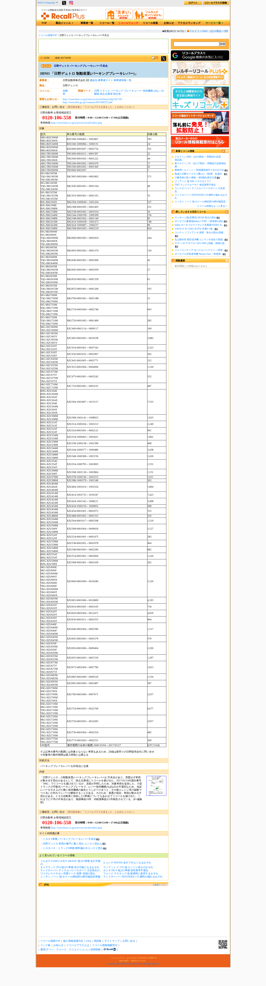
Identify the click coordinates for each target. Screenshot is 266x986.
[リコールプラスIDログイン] (193, 4)
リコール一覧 (107, 23)
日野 (96, 90)
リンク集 (45, 945)
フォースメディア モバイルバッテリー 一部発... (199, 250)
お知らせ (169, 23)
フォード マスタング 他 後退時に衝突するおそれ (130, 873)
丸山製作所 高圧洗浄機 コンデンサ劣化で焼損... (199, 239)
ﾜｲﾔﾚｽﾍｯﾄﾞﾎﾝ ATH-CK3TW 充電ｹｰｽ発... (194, 229)
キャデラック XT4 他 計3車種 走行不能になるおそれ (69, 867)
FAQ (88, 941)
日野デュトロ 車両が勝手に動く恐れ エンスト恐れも (72, 843)
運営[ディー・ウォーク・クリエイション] (63, 949)
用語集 (97, 941)
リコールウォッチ (128, 23)
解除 (96, 94)
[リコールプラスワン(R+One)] (110, 949)
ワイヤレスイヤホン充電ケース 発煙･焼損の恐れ (67, 873)
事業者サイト (105, 80)
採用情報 (95, 949)
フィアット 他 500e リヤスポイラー (193, 181)
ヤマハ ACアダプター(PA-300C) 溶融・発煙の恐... (200, 243)
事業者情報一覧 (122, 80)
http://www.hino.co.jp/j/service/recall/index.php (76, 122)
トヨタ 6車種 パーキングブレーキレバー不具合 (69, 839)
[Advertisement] (103, 46)
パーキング (117, 90)
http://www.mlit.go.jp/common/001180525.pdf (87, 102)
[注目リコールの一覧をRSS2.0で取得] (226, 212)
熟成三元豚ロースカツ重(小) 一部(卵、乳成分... (199, 174)
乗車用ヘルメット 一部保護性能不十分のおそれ (199, 170)
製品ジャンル (64, 23)
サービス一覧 (214, 23)
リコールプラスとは (77, 945)
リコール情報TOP (47, 35)
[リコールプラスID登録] (216, 4)
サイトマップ (112, 941)
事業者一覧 (87, 23)
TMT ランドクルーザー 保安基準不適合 (195, 185)
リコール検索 (150, 23)
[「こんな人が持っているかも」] (149, 18)
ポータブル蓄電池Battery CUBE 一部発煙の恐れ (199, 221)
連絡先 (93, 80)
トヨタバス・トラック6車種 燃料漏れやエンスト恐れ (73, 848)
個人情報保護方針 (73, 941)
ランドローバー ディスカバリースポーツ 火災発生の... (70, 870)
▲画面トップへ (159, 885)
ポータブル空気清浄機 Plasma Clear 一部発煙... (198, 254)
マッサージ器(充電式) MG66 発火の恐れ (195, 217)
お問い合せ (128, 941)
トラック (105, 90)
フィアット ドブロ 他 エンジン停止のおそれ (128, 867)
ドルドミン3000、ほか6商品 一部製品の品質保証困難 (214, 31)
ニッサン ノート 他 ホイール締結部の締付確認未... (201, 201)
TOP (44, 23)
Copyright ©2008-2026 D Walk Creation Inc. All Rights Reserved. (133, 964)
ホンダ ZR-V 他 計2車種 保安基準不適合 (125, 870)
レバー (138, 90)
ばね (156, 90)
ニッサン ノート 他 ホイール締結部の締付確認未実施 (70, 876)
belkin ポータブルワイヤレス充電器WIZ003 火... (199, 225)
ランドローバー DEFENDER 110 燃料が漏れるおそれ (133, 876)
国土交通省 (106, 94)
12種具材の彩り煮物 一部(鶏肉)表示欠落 (196, 177)
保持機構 (148, 90)
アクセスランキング (189, 23)
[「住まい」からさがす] (119, 18)
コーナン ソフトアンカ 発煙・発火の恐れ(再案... (200, 232)
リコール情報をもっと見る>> (212, 206)
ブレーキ (129, 90)
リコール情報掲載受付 (104, 945)
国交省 (117, 94)
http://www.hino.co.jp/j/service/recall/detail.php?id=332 (92, 99)
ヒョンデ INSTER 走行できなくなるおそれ (127, 862)
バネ (161, 90)
